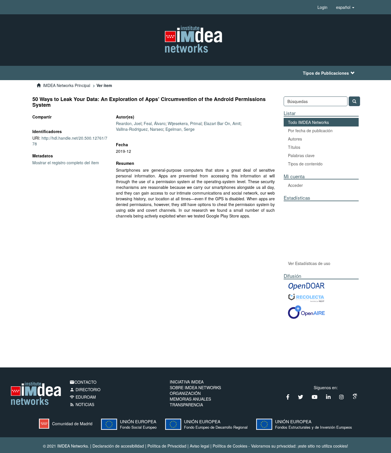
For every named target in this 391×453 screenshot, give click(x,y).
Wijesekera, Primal (185, 123)
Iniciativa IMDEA (187, 382)
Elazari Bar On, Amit (222, 123)
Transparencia (186, 404)
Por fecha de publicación (310, 130)
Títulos (294, 147)
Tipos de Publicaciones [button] (326, 73)
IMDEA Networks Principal (66, 85)
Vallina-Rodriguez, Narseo (139, 129)
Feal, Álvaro (154, 123)
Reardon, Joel (128, 123)
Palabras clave (301, 155)
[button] (345, 7)
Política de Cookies (230, 446)
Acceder (295, 185)
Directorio (85, 389)
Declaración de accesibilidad (118, 446)
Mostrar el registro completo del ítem (65, 162)
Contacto (83, 382)
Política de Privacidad (166, 446)
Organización (185, 393)
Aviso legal (199, 446)
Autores (295, 139)
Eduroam (83, 397)
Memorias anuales (190, 399)
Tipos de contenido (305, 164)
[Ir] (354, 101)
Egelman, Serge (180, 129)
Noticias (82, 404)
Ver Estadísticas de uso (309, 263)
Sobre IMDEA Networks (195, 387)
